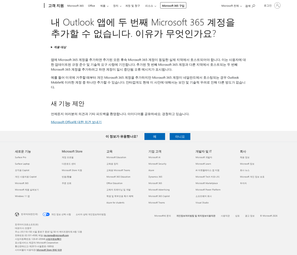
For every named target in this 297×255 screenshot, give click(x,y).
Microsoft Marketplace (207, 183)
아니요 (180, 136)
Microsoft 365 (75, 5)
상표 (237, 215)
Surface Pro (20, 157)
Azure (151, 170)
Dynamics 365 (155, 176)
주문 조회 (66, 183)
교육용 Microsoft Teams (118, 170)
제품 (102, 5)
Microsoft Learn (203, 163)
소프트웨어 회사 (204, 196)
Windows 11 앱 (22, 196)
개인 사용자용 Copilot (26, 176)
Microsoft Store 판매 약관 (49, 249)
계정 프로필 (68, 157)
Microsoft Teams (156, 202)
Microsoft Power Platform (208, 189)
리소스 (149, 5)
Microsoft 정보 (247, 163)
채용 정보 (245, 157)
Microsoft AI (154, 157)
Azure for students (115, 202)
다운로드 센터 (69, 163)
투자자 (243, 183)
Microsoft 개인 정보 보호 (252, 176)
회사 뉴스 (245, 170)
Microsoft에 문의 (162, 215)
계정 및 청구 (132, 5)
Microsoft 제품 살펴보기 (27, 189)
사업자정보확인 (53, 238)
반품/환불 (67, 176)
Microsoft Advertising (159, 189)
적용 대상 (60, 47)
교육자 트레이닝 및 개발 (118, 189)
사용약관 (225, 215)
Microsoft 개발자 (204, 157)
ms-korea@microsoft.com (56, 235)
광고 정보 (250, 215)
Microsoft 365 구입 (173, 5)
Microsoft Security (157, 163)
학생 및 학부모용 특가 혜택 (119, 196)
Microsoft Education (116, 157)
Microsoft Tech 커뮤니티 (208, 176)
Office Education (114, 183)
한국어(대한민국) (29, 214)
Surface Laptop (22, 163)
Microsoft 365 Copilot (159, 196)
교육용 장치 (112, 163)
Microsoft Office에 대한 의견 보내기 (76, 122)
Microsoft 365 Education (118, 176)
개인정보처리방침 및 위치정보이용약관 (195, 215)
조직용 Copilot (22, 170)
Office (91, 5)
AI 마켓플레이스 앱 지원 (207, 170)
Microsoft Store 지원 (72, 170)
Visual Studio (202, 202)
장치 (115, 5)
